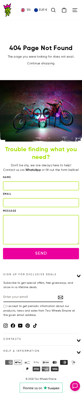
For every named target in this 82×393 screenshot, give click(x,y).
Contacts (12, 339)
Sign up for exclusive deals (30, 274)
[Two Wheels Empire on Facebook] (13, 325)
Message (9, 211)
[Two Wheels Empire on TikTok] (35, 325)
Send (41, 253)
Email (7, 194)
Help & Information (21, 351)
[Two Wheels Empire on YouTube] (20, 325)
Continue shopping (41, 63)
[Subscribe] (60, 297)
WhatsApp (33, 170)
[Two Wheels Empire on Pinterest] (27, 325)
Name (7, 177)
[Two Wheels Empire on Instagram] (5, 325)
